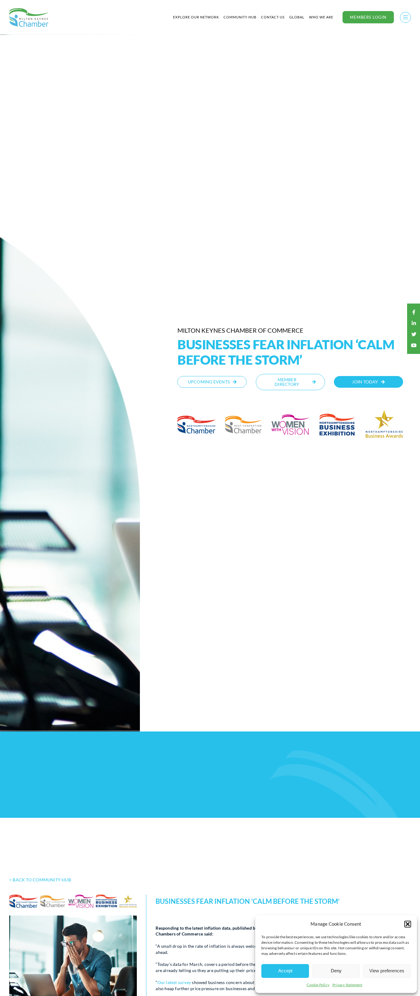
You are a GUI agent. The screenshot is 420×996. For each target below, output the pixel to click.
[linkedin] (414, 323)
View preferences (386, 970)
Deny (336, 970)
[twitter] (413, 334)
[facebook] (413, 312)
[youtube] (414, 345)
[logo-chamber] (29, 9)
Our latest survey (174, 982)
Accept (285, 970)
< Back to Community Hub (40, 879)
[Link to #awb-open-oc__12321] (405, 17)
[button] (408, 924)
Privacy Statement (347, 984)
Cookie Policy (318, 984)
